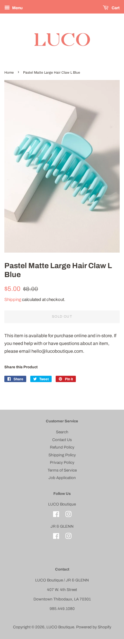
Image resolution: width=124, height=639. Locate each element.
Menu (16, 8)
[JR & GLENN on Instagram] (68, 537)
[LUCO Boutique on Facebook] (56, 515)
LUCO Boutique (60, 627)
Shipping (12, 299)
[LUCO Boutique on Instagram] (68, 515)
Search (62, 432)
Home (9, 72)
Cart (115, 8)
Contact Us (62, 440)
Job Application (62, 478)
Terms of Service (62, 470)
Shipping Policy (62, 455)
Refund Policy (62, 447)
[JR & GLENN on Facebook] (56, 537)
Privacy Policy (62, 462)
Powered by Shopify (93, 627)
